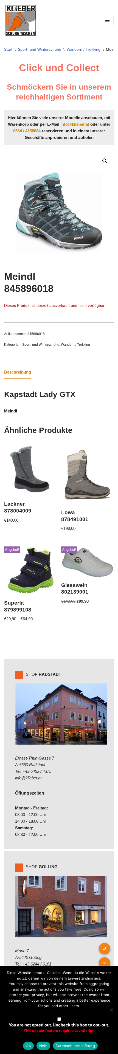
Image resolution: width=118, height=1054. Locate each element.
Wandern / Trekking (83, 49)
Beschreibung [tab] (17, 372)
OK (28, 1046)
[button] (105, 161)
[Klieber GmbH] (20, 20)
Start (8, 49)
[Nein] (111, 1010)
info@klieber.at (74, 124)
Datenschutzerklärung (75, 1046)
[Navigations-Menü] (107, 20)
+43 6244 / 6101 (37, 964)
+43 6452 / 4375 (37, 771)
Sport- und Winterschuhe (39, 49)
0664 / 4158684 (27, 130)
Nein (43, 1046)
